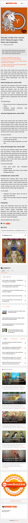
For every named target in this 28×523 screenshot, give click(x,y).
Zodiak (5, 35)
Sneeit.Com (16, 520)
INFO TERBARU (6, 306)
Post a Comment (4, 272)
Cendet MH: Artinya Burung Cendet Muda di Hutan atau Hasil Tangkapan (14, 439)
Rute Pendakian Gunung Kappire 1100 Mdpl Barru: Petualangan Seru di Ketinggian (14, 381)
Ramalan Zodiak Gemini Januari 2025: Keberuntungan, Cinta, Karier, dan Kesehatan (11, 58)
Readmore (22, 389)
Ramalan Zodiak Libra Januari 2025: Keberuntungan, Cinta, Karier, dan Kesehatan (13, 65)
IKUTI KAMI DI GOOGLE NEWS (15, 501)
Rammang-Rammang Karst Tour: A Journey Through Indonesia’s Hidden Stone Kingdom (15, 331)
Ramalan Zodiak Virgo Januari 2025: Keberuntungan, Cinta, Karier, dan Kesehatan (14, 61)
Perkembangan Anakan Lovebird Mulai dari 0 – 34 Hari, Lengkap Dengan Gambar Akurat (13, 419)
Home (2, 35)
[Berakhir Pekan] (11, 4)
